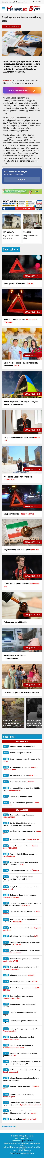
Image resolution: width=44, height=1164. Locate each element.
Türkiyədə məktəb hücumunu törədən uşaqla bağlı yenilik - (22, 1104)
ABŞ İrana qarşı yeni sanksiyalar (22, 832)
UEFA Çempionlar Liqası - (20, 768)
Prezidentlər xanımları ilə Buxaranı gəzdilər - (20, 1054)
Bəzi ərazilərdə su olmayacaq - (18, 997)
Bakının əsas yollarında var (20, 775)
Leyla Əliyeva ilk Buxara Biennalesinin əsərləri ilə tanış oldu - (22, 904)
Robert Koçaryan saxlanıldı (18, 753)
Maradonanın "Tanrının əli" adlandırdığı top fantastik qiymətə (19, 1112)
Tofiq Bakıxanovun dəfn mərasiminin (21, 888)
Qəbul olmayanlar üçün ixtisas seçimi (21, 951)
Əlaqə (25, 2)
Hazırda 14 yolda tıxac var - (20, 981)
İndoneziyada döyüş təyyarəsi (18, 1095)
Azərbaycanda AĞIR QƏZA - (21, 870)
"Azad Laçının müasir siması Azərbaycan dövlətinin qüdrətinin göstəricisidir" (18, 879)
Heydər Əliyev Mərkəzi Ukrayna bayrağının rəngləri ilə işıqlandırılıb (19, 824)
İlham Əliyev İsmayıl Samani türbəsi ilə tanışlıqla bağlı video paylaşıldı (22, 1063)
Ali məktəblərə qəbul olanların (21, 936)
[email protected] (27, 1141)
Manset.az (7, 80)
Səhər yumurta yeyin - (19, 782)
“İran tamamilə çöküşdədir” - (18, 1046)
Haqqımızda (19, 2)
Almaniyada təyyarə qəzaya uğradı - (20, 1030)
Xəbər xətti (12, 2)
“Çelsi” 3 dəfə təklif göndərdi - (21, 804)
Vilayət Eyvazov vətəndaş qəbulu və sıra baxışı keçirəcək (21, 1079)
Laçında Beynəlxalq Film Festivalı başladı (20, 1013)
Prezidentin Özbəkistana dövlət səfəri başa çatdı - (21, 943)
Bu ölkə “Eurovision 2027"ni (21, 1087)
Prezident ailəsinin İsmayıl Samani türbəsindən (20, 921)
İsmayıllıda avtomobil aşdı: (20, 847)
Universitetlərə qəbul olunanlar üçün (21, 960)
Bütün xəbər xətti (9, 1126)
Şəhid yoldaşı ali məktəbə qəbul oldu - (22, 760)
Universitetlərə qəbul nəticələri (21, 989)
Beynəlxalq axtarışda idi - (22, 929)
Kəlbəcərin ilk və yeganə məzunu (19, 896)
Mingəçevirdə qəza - (21, 839)
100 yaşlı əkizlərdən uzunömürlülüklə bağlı (21, 789)
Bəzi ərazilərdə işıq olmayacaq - (19, 816)
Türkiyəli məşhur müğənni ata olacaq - (22, 1071)
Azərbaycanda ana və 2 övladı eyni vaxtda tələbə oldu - (20, 863)
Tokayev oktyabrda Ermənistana (21, 912)
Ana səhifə (5, 2)
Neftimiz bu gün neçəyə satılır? (19, 746)
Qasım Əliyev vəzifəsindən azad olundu (19, 1005)
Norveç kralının (20, 1119)
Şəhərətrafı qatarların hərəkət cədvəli (21, 968)
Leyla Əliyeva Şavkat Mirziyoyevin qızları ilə (20, 1022)
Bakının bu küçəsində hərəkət (18, 1038)
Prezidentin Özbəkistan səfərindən (20, 855)
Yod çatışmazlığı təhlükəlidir (18, 796)
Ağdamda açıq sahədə (19, 975)
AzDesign (16, 1153)
